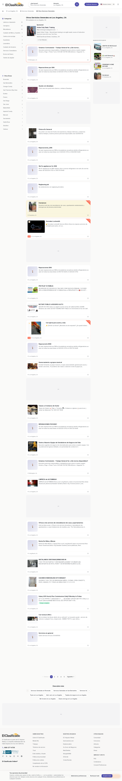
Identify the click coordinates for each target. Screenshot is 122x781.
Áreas (95, 750)
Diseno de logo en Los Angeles (68, 699)
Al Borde (65, 757)
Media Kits (36, 741)
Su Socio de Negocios (69, 747)
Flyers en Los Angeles (36, 695)
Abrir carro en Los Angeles (54, 695)
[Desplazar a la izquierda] (27, 690)
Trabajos (35, 744)
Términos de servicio (39, 747)
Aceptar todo (107, 776)
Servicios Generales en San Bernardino (65, 690)
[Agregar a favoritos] (88, 60)
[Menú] (3, 4)
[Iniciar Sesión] (118, 4)
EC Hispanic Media (68, 737)
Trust (34, 750)
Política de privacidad (39, 757)
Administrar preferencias (78, 776)
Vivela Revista (67, 760)
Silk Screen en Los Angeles (47, 699)
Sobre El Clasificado (39, 737)
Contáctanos (97, 762)
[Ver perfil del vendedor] (29, 222)
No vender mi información (40, 766)
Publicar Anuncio (91, 4)
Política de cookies (38, 760)
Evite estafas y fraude (39, 753)
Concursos (97, 741)
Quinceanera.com (68, 741)
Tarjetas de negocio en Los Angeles (75, 695)
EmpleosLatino (67, 744)
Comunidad (97, 737)
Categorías (97, 747)
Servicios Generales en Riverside (40, 690)
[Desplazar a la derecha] (89, 690)
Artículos (96, 744)
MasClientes (66, 750)
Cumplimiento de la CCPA (40, 763)
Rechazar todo (94, 776)
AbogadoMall (67, 753)
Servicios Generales (28, 11)
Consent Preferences (100, 765)
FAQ (95, 758)
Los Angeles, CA (13, 11)
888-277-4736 (9, 747)
